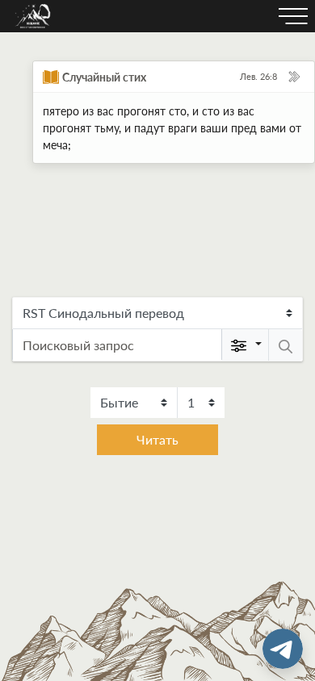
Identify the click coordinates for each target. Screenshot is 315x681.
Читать (157, 439)
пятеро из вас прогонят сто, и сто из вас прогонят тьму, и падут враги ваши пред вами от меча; (172, 128)
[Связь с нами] (282, 649)
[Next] (294, 77)
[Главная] (33, 16)
